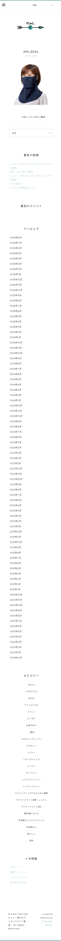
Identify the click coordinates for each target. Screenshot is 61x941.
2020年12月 (16, 594)
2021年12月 (16, 531)
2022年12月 (16, 468)
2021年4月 (15, 573)
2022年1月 (15, 526)
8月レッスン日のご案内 (34, 117)
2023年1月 (15, 463)
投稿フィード (16, 872)
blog (31, 685)
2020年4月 (16, 636)
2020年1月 (15, 652)
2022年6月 (16, 500)
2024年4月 (16, 384)
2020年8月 (16, 615)
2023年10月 (16, 416)
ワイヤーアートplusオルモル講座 (31, 793)
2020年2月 (16, 647)
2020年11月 (16, 599)
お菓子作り (31, 725)
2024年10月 (16, 353)
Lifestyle (31, 691)
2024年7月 (16, 368)
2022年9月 (16, 484)
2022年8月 (16, 489)
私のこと (31, 834)
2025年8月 (16, 300)
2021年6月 (15, 563)
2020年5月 (16, 631)
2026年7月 (16, 242)
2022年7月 (16, 494)
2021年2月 (15, 584)
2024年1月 (15, 400)
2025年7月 (16, 305)
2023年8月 (16, 426)
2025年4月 (16, 321)
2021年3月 (15, 578)
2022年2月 (16, 521)
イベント (31, 712)
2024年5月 (16, 379)
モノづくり (31, 773)
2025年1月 (15, 337)
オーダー (31, 719)
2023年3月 (16, 452)
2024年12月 (16, 342)
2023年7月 (16, 431)
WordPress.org (18, 882)
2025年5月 (16, 316)
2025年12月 (16, 279)
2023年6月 (16, 437)
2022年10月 (16, 479)
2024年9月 (16, 358)
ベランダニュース (31, 759)
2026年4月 (16, 258)
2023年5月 (16, 442)
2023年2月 (16, 458)
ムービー (31, 766)
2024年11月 (16, 347)
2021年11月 (15, 536)
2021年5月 (15, 568)
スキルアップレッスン (31, 739)
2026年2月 (16, 269)
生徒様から (31, 827)
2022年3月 (16, 515)
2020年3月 (16, 641)
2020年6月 (16, 626)
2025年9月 (16, 295)
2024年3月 (16, 389)
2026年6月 (16, 248)
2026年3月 (16, 263)
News (31, 698)
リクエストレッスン (31, 780)
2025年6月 (16, 311)
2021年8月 (15, 552)
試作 (31, 841)
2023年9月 (16, 421)
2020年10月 (16, 605)
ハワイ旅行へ (16, 183)
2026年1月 (15, 274)
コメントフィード (18, 877)
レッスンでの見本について (22, 188)
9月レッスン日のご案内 (21, 172)
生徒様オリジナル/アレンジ (31, 820)
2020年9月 (16, 610)
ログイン (14, 867)
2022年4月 (16, 510)
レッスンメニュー (31, 786)
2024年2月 (16, 395)
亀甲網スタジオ (31, 813)
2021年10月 (16, 542)
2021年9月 (15, 547)
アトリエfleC (31, 705)
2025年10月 (16, 290)
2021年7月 (15, 557)
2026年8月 (16, 237)
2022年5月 (16, 505)
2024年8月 (16, 363)
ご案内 (31, 732)
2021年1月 (15, 589)
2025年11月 (16, 284)
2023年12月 (16, 405)
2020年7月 (16, 620)
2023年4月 (16, 447)
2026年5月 (16, 253)
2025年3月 (16, 326)
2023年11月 (16, 410)
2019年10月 (16, 657)
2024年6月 (16, 374)
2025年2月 (16, 332)
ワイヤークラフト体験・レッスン (31, 800)
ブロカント (31, 746)
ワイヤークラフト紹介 (31, 807)
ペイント (31, 752)
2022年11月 (16, 473)
